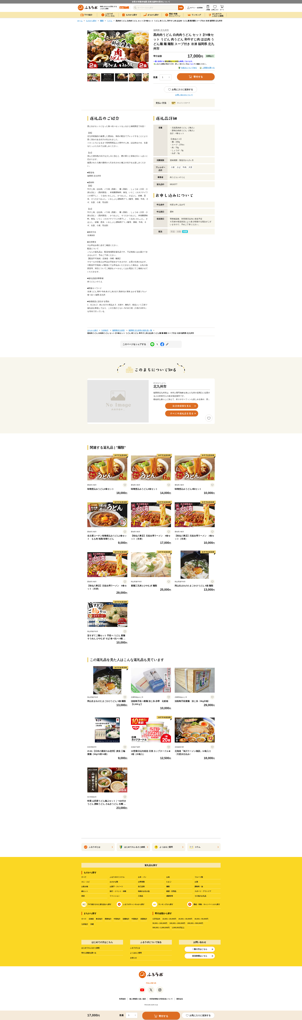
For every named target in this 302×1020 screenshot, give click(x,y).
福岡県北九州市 (118, 330)
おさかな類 (114, 882)
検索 (181, 8)
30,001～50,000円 (201, 919)
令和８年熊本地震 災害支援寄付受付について (151, 2)
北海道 (91, 919)
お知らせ (133, 958)
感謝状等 (169, 896)
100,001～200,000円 (177, 923)
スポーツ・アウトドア (203, 891)
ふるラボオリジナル (117, 877)
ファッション (115, 896)
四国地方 (144, 919)
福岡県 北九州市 (161, 30)
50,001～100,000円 (160, 923)
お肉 (168, 877)
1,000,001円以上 (178, 928)
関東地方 (108, 919)
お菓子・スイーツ (116, 886)
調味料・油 (199, 886)
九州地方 (104, 330)
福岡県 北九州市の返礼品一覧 (140, 330)
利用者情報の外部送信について (161, 999)
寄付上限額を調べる (88, 953)
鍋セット (84, 891)
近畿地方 (126, 919)
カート (222, 10)
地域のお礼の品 (144, 891)
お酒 (196, 882)
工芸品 (140, 896)
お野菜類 (141, 882)
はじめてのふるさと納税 (90, 948)
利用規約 (122, 999)
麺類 (102, 21)
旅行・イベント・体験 (118, 891)
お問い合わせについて (184, 95)
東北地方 (99, 919)
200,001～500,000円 (195, 923)
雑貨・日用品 (171, 891)
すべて (83, 877)
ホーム (80, 21)
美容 (83, 896)
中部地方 (117, 919)
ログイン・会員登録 (196, 7)
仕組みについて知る (189, 68)
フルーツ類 (199, 877)
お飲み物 (84, 886)
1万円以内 (156, 919)
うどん (109, 21)
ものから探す (91, 21)
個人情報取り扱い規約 (137, 999)
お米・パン (142, 877)
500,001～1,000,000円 (161, 928)
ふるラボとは (135, 948)
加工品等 (141, 886)
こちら (191, 64)
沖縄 (92, 924)
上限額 (208, 10)
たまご (168, 882)
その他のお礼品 (200, 896)
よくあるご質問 (136, 953)
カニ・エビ (85, 882)
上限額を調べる (208, 68)
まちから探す (92, 330)
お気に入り (214, 10)
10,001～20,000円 (169, 919)
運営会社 (179, 999)
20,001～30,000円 (185, 919)
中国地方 (135, 919)
